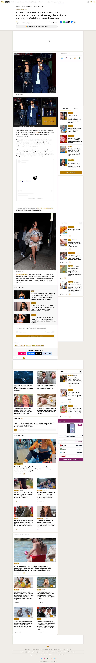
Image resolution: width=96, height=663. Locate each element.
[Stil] (2, 2)
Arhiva (47, 654)
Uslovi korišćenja (62, 654)
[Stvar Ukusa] (73, 652)
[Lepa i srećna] (49, 652)
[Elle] (38, 652)
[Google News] (79, 58)
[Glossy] (43, 652)
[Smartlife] (54, 652)
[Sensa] (60, 652)
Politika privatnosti (53, 654)
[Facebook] (62, 58)
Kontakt (43, 654)
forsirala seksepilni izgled (45, 208)
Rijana (37, 132)
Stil (16, 21)
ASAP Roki (22, 345)
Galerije (24, 6)
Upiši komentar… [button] (23, 430)
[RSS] (75, 58)
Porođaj (28, 345)
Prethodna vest (22, 331)
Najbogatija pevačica (38, 345)
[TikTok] (71, 58)
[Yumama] (66, 652)
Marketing (38, 654)
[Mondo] (28, 652)
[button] (54, 22)
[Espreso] (33, 652)
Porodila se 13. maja (22, 274)
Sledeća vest (48, 331)
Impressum (33, 654)
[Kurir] (22, 652)
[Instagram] (66, 58)
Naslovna (18, 6)
